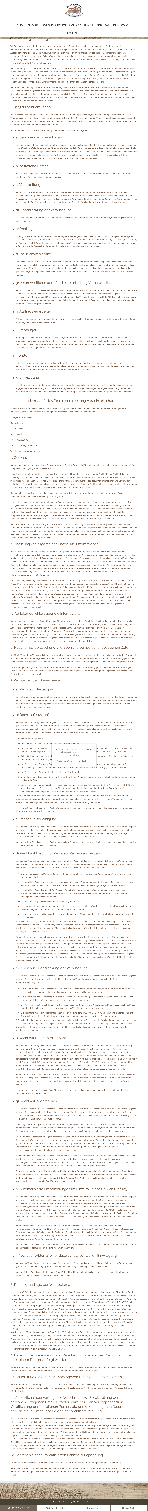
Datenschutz (79, 1491)
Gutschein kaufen (56, 1508)
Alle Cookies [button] (83, 761)
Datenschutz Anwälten (71, 1471)
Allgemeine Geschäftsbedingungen (73, 1494)
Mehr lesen (74, 755)
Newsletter (93, 1508)
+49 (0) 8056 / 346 (19, 1508)
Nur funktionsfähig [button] (64, 761)
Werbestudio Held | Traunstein (86, 1502)
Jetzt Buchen (130, 1508)
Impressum (68, 1491)
